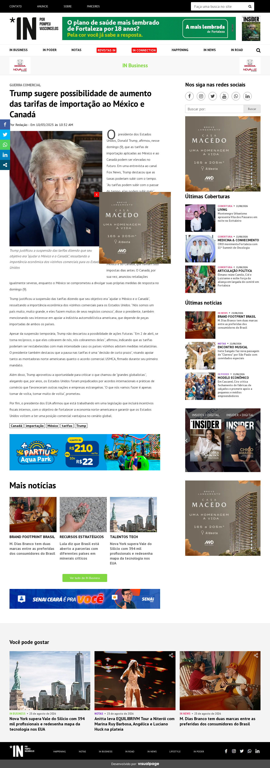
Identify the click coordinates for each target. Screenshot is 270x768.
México (52, 426)
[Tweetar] (5, 135)
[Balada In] (22, 751)
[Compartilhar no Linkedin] (5, 155)
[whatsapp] (249, 751)
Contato (15, 6)
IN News (210, 50)
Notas (76, 50)
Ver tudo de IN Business (85, 578)
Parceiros (93, 6)
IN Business (18, 50)
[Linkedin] (247, 96)
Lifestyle (175, 751)
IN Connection (144, 50)
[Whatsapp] (236, 96)
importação (35, 426)
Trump (81, 426)
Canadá (16, 426)
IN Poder (50, 50)
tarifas (67, 426)
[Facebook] (189, 96)
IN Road (237, 50)
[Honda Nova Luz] (20, 65)
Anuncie (42, 6)
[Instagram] (201, 96)
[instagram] (234, 751)
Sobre (68, 6)
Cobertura (225, 206)
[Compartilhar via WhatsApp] (5, 145)
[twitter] (242, 751)
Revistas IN (106, 50)
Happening (180, 50)
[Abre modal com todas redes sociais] (5, 165)
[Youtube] (224, 96)
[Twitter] (212, 96)
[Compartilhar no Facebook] (5, 124)
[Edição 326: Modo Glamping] (251, 28)
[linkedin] (257, 751)
